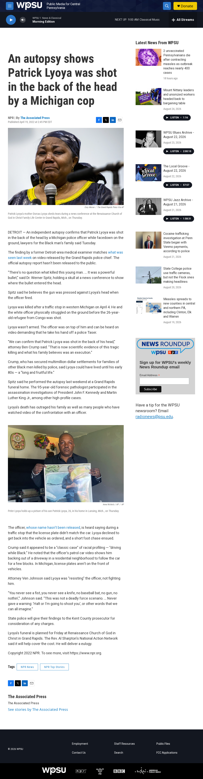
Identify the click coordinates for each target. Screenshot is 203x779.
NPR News (27, 667)
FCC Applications (166, 752)
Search (118, 752)
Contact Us (79, 752)
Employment (80, 743)
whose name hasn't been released (53, 527)
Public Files (163, 743)
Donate (187, 6)
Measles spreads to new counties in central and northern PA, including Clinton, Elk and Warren (179, 307)
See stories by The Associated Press (38, 709)
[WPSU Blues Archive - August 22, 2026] (148, 139)
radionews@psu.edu (154, 416)
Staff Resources (124, 743)
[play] (11, 20)
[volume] (22, 19)
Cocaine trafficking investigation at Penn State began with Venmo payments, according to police (177, 242)
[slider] (29, 20)
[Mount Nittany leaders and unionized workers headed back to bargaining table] (148, 96)
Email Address (150, 375)
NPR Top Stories (54, 667)
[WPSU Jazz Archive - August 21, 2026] (148, 206)
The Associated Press (35, 118)
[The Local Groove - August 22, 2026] (148, 172)
